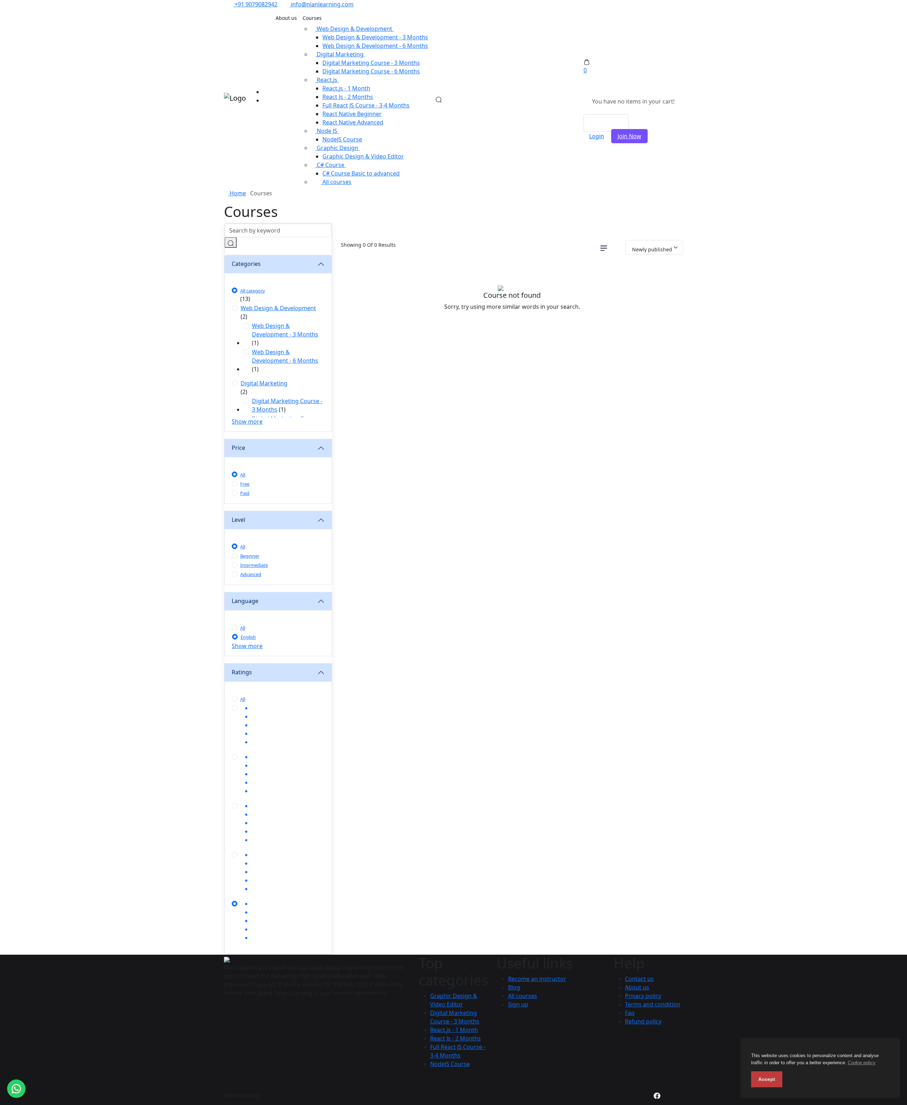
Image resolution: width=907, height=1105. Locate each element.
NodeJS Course (342, 139)
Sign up (518, 1004)
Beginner (249, 556)
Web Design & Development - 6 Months (375, 46)
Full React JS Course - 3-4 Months (366, 105)
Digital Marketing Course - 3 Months (371, 63)
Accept (766, 1079)
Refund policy (643, 1021)
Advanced (250, 574)
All (242, 474)
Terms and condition (652, 1004)
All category (252, 291)
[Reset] (618, 247)
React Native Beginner (352, 114)
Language (245, 601)
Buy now (606, 123)
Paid (244, 493)
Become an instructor (537, 979)
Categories (246, 264)
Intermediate (254, 565)
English (248, 637)
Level (238, 520)
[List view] (604, 247)
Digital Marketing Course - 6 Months (371, 71)
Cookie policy (861, 1062)
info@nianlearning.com (321, 4)
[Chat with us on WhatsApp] (16, 1088)
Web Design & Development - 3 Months (375, 37)
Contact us (639, 979)
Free (244, 484)
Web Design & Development (278, 308)
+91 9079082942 (255, 4)
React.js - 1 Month (346, 88)
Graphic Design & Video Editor (363, 156)
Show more (247, 421)
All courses (336, 182)
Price (238, 448)
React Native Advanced (352, 122)
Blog (514, 987)
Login (596, 136)
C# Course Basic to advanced (361, 173)
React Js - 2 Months (347, 97)
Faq (630, 1013)
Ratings (242, 672)
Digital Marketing (264, 383)
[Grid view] (588, 247)
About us (286, 18)
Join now (629, 136)
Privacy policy (643, 996)
